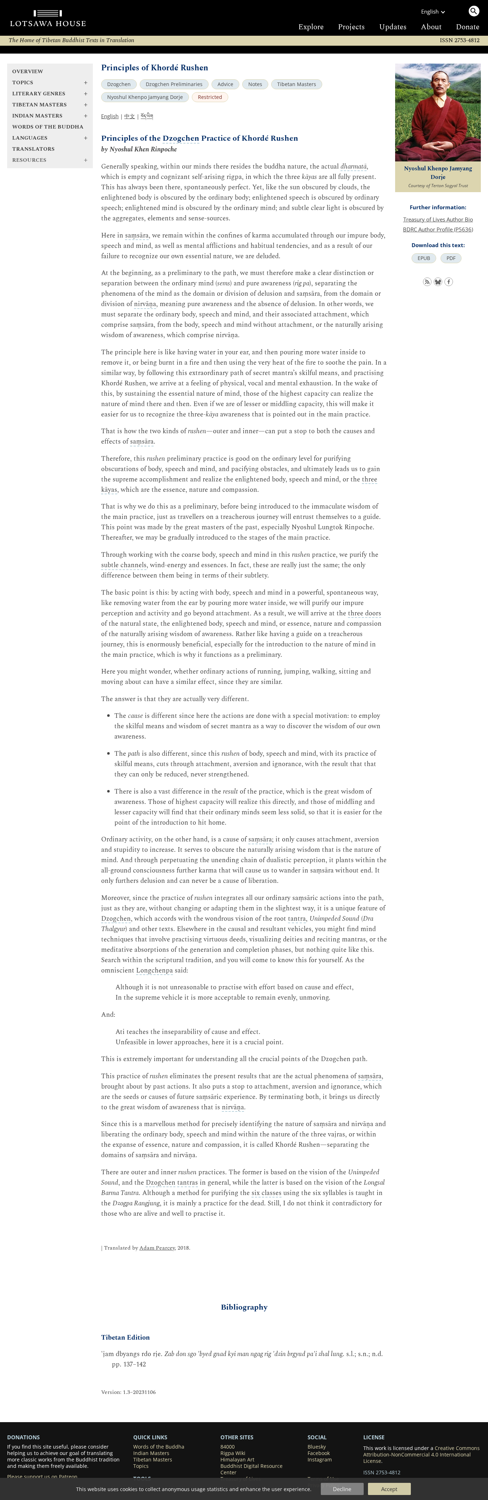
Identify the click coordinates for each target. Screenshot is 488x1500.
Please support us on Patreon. (43, 1477)
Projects (351, 27)
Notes (255, 84)
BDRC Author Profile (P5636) (438, 229)
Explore (311, 27)
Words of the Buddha (48, 127)
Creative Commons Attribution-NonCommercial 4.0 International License (421, 1454)
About (431, 27)
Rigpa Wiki (232, 1453)
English (110, 116)
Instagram (320, 1459)
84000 (227, 1447)
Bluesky (317, 1447)
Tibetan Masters (296, 84)
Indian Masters (151, 1453)
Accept (389, 1488)
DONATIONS (23, 1437)
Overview (27, 72)
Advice (225, 84)
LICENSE (373, 1437)
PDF (451, 258)
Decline (342, 1488)
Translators (33, 149)
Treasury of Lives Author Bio (438, 219)
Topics (141, 1466)
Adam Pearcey (157, 1248)
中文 (129, 116)
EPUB (424, 258)
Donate (467, 27)
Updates (393, 27)
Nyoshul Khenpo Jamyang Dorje (145, 97)
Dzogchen (119, 84)
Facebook (319, 1453)
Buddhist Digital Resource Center (251, 1469)
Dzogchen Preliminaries (174, 84)
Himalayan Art (237, 1459)
